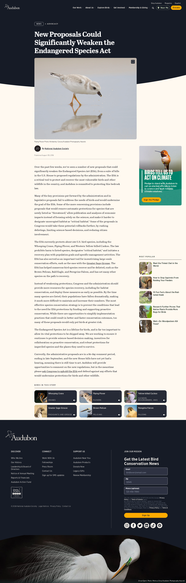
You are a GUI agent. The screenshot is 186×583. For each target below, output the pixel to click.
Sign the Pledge (151, 200)
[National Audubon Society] (37, 148)
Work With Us (48, 458)
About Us (89, 7)
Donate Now (79, 466)
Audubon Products (81, 462)
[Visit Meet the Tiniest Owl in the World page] (160, 268)
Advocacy (52, 24)
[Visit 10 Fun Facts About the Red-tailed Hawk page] (160, 297)
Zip (127, 479)
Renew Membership (82, 475)
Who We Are (16, 458)
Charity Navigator (16, 492)
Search (153, 8)
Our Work (77, 7)
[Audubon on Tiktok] (153, 525)
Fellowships (47, 462)
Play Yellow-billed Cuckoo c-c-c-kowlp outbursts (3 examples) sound (164, 400)
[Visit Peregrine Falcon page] (145, 411)
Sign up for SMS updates (53, 475)
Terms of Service (137, 499)
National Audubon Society (57, 148)
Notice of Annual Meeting (22, 473)
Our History (16, 462)
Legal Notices (43, 506)
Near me (165, 8)
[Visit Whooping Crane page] (55, 396)
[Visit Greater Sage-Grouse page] (55, 411)
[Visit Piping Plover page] (100, 396)
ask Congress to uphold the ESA (59, 371)
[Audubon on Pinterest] (159, 525)
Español (178, 3)
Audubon (12, 6)
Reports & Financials (20, 478)
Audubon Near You (81, 458)
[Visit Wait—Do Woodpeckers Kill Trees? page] (160, 326)
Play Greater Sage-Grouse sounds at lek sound (74, 414)
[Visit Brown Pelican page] (100, 411)
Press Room (47, 466)
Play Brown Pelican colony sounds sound (119, 414)
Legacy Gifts (78, 471)
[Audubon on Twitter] (140, 525)
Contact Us (47, 471)
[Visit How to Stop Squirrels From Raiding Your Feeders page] (160, 282)
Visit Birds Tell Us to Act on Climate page (160, 175)
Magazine (168, 3)
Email (128, 469)
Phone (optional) (132, 488)
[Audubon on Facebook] (133, 525)
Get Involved (119, 7)
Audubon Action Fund (21, 482)
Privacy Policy (55, 506)
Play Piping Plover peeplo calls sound (119, 400)
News (39, 24)
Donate (176, 7)
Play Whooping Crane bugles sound (74, 400)
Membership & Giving (138, 7)
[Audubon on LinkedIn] (146, 525)
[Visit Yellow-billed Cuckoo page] (145, 396)
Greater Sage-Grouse (98, 263)
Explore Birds (104, 7)
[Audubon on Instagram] (126, 525)
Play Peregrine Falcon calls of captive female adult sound (164, 414)
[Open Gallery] (133, 62)
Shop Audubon (156, 3)
